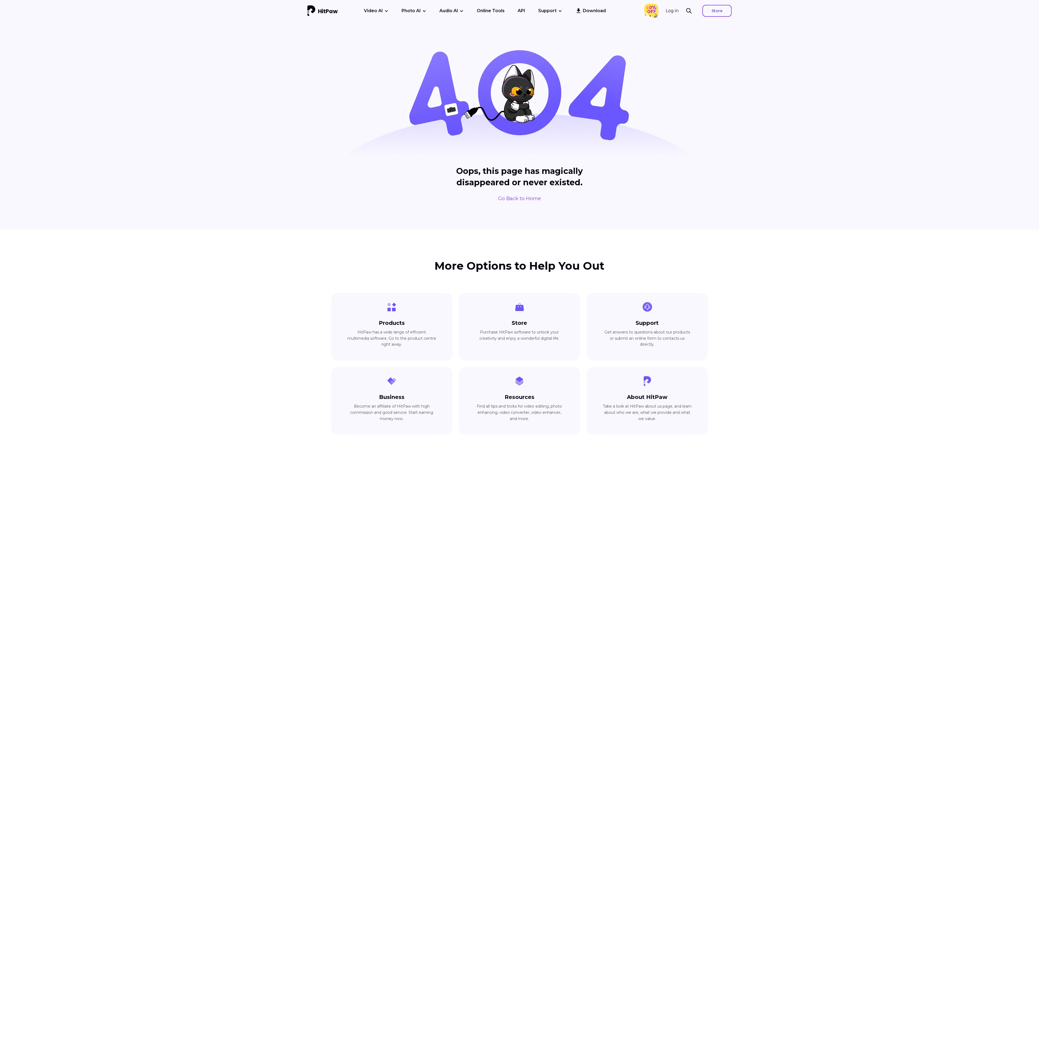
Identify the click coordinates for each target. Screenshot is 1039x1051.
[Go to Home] (322, 10)
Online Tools (491, 10)
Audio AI (448, 10)
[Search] (690, 11)
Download (594, 10)
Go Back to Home (519, 198)
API (521, 10)
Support (547, 10)
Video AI (373, 10)
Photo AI (411, 10)
